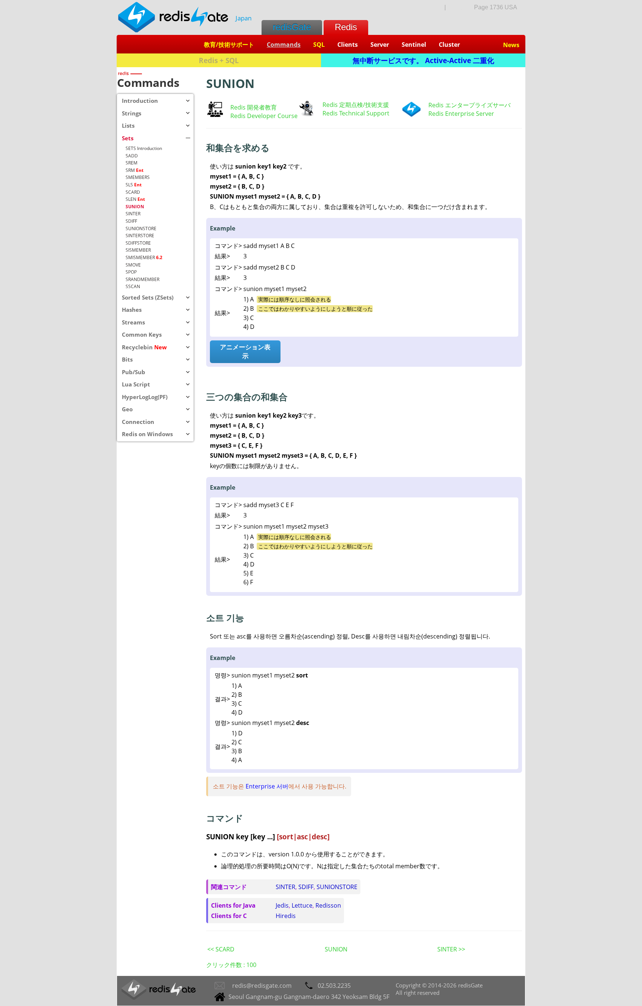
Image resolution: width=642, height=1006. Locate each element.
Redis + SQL (219, 60)
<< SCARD (220, 949)
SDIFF (306, 887)
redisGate (292, 27)
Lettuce (302, 905)
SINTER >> (451, 949)
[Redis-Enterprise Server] (411, 115)
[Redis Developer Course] (215, 115)
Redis (346, 27)
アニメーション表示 (245, 351)
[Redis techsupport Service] (306, 115)
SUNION (336, 949)
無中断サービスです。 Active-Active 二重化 (423, 60)
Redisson (328, 905)
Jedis (282, 905)
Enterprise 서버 (267, 786)
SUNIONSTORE (337, 887)
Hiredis (286, 916)
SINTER (285, 887)
